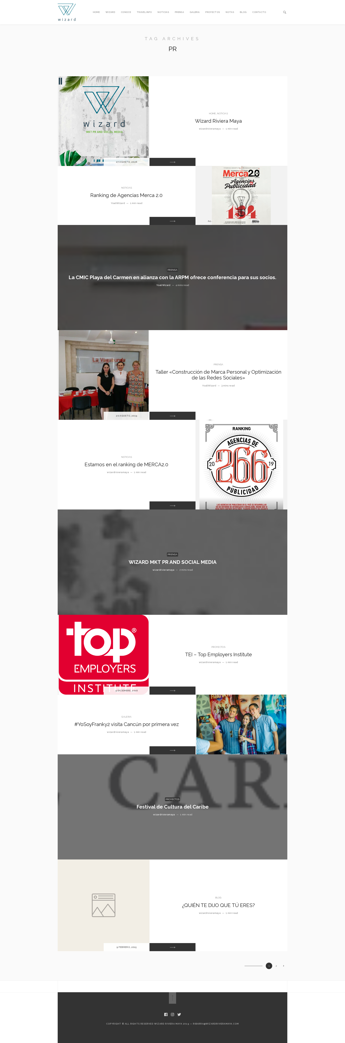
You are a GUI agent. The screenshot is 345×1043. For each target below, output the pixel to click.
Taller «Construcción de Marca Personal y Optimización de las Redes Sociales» (218, 375)
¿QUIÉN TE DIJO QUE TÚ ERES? (218, 905)
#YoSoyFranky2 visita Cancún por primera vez (126, 724)
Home (212, 113)
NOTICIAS (163, 12)
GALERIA (195, 12)
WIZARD (110, 12)
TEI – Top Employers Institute (218, 654)
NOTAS (230, 12)
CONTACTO (259, 12)
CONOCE (126, 12)
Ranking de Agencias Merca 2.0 (126, 195)
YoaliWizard (118, 203)
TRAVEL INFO (144, 12)
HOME (96, 12)
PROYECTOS (212, 12)
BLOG (243, 12)
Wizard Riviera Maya (218, 121)
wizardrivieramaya (210, 128)
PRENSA (179, 12)
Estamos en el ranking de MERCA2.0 (126, 465)
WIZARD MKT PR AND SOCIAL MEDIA (173, 562)
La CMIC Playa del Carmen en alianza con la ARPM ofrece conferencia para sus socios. (172, 277)
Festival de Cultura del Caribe (173, 807)
